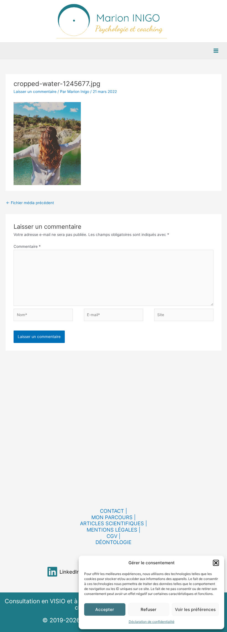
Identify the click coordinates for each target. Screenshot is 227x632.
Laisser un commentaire (35, 91)
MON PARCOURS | (113, 517)
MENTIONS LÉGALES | (113, 530)
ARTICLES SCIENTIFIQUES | (113, 523)
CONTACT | (113, 511)
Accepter (104, 609)
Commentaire (27, 246)
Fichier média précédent (30, 203)
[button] (216, 563)
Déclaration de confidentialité (151, 622)
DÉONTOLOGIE (113, 542)
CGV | (113, 536)
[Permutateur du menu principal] (216, 50)
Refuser (148, 609)
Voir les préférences (195, 609)
